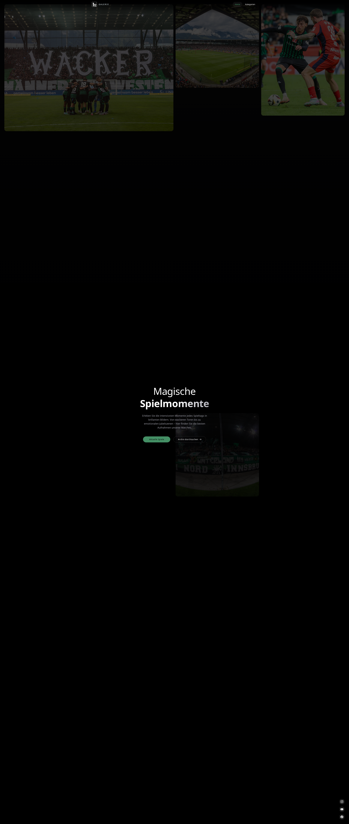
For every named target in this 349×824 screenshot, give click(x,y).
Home (237, 4)
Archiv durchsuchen (188, 439)
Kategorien (250, 4)
